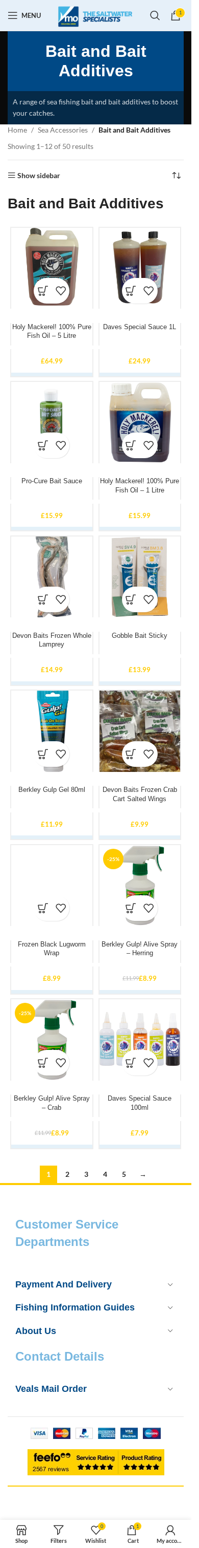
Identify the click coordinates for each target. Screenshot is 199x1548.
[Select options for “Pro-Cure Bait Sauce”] (43, 445)
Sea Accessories (63, 129)
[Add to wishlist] (60, 291)
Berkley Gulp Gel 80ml (51, 789)
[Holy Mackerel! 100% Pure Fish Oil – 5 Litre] (51, 268)
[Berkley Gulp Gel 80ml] (51, 731)
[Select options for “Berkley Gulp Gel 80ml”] (43, 754)
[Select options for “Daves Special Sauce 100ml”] (131, 1063)
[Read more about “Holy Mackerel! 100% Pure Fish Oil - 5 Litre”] (43, 291)
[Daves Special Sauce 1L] (140, 268)
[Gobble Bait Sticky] (140, 577)
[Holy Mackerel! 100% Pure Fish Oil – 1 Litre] (140, 422)
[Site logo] (95, 14)
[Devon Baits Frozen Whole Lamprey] (51, 577)
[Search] (155, 15)
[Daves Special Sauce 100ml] (140, 1040)
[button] (43, 599)
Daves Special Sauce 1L (139, 327)
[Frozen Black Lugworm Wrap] (51, 886)
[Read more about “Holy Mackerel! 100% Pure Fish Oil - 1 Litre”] (131, 445)
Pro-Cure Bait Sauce (51, 481)
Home (17, 129)
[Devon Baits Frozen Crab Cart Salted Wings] (140, 731)
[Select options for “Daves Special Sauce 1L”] (131, 291)
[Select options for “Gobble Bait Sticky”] (131, 599)
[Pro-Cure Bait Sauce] (51, 422)
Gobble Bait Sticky (139, 635)
